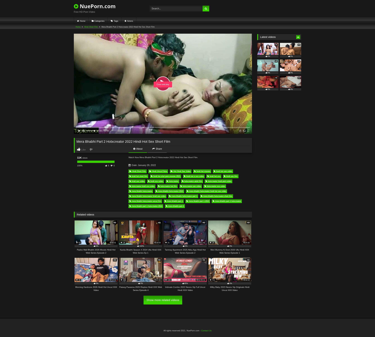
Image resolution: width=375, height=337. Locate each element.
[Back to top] (366, 328)
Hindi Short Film (91, 27)
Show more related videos (162, 300)
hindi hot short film (139, 176)
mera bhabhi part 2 (176, 206)
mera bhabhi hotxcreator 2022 (170, 191)
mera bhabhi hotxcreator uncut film (146, 201)
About (139, 149)
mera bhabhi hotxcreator (142, 191)
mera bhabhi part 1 (175, 201)
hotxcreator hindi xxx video (143, 186)
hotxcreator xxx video (216, 186)
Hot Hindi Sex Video (182, 171)
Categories (99, 21)
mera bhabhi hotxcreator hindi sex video (149, 196)
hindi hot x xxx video (195, 176)
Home (82, 21)
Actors (130, 21)
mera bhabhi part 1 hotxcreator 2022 (147, 206)
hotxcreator (173, 181)
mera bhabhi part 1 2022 (199, 201)
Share (158, 149)
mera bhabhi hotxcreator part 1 (184, 196)
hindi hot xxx (215, 176)
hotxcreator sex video (192, 186)
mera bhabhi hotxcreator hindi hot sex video (207, 191)
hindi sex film (231, 176)
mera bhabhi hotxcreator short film (217, 196)
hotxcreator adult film (193, 181)
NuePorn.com (97, 6)
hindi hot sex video (224, 171)
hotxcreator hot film (168, 186)
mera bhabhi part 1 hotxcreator (228, 201)
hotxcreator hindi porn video (219, 181)
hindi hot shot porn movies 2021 (166, 176)
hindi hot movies (203, 171)
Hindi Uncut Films (159, 171)
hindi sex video (138, 181)
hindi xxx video (156, 181)
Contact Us (206, 330)
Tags (116, 21)
